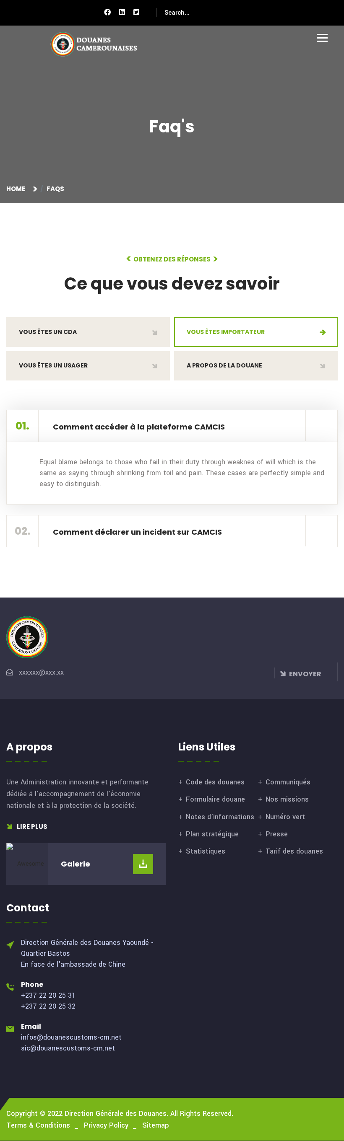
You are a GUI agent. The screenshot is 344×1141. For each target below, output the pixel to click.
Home (17, 188)
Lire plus (31, 826)
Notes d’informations (220, 817)
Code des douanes (215, 782)
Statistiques (205, 851)
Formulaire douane (215, 799)
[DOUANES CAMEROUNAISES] (98, 44)
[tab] (88, 332)
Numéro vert (285, 817)
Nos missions (287, 799)
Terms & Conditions (38, 1125)
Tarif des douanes (294, 851)
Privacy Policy (106, 1125)
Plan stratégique (212, 834)
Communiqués (288, 782)
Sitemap (155, 1125)
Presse (277, 834)
